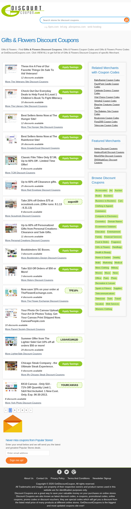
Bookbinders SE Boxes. (35, 249)
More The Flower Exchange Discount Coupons (44, 301)
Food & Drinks (102, 242)
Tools (109, 298)
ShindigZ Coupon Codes (105, 101)
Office (98, 278)
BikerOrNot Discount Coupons (108, 156)
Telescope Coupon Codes (106, 125)
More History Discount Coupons (37, 280)
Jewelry (116, 257)
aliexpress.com (77, 26)
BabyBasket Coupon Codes (107, 80)
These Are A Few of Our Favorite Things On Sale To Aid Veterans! (37, 70)
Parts (106, 278)
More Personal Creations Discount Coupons (27, 240)
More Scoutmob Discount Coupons (22, 216)
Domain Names (115, 221)
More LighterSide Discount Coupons (23, 353)
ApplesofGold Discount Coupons (109, 152)
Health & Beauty (103, 252)
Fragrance (116, 242)
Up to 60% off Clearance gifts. (39, 181)
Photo (114, 278)
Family (99, 237)
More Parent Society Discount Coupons (25, 329)
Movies (99, 273)
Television (100, 298)
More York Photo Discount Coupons (23, 402)
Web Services (112, 304)
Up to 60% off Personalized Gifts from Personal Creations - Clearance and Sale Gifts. (39, 229)
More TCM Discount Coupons (20, 172)
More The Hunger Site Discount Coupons (42, 127)
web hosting (94, 26)
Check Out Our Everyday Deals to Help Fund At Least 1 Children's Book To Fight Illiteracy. (41, 95)
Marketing (107, 262)
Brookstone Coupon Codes (106, 118)
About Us (28, 478)
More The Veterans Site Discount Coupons (26, 81)
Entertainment (113, 232)
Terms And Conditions (79, 478)
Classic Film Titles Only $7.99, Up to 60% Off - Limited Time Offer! (39, 161)
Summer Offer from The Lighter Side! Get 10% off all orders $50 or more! (37, 342)
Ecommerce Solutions (106, 226)
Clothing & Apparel (104, 206)
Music (107, 273)
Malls (98, 262)
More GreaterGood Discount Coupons (40, 148)
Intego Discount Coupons (106, 148)
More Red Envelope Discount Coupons (40, 190)
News (115, 273)
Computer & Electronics (107, 216)
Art (111, 190)
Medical (118, 262)
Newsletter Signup (102, 478)
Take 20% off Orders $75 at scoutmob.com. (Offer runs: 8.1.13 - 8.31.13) (41, 204)
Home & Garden (103, 257)
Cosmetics (100, 221)
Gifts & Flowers (103, 247)
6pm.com (53, 26)
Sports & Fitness (103, 288)
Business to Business (106, 201)
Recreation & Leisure (105, 283)
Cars (120, 201)
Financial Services (112, 237)
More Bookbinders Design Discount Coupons (43, 258)
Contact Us (42, 478)
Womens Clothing (104, 309)
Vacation (100, 304)
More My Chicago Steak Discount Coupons (43, 374)
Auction (118, 190)
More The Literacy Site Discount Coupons (26, 106)
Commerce (101, 211)
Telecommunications (105, 293)
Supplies (118, 288)
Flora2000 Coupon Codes (106, 121)
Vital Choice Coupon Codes (107, 97)
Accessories (101, 190)
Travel (118, 298)
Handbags (117, 247)
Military (114, 268)
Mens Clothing (102, 268)
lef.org (63, 26)
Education (100, 232)
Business (108, 196)
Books (98, 196)
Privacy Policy (58, 478)
